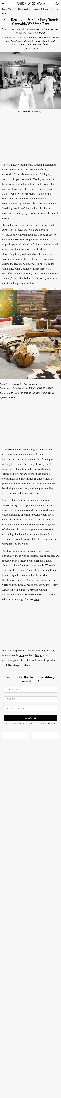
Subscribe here (32, 594)
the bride (25, 278)
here (36, 599)
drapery (39, 655)
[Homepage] (30, 3)
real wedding (22, 239)
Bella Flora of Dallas (41, 388)
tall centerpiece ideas (18, 665)
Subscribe (30, 718)
